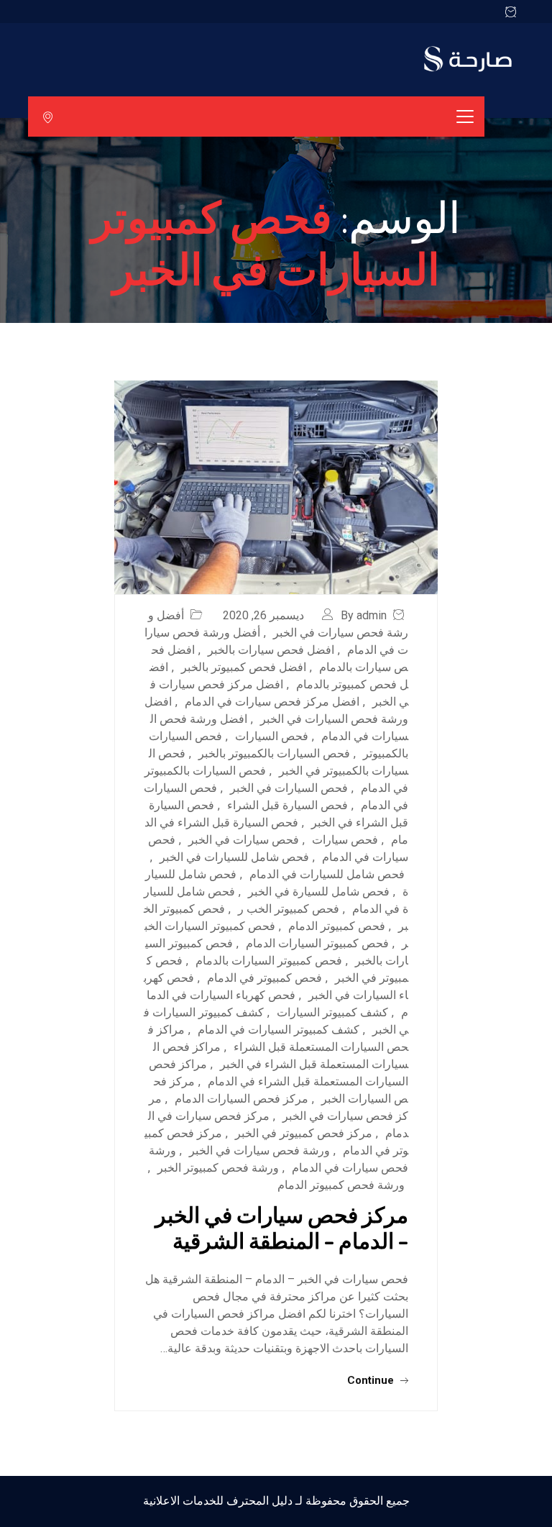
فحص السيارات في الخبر (289, 788)
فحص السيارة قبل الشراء (287, 805)
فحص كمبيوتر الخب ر (288, 909)
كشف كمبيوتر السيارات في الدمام (278, 1029)
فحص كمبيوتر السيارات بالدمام (269, 960)
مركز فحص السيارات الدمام (241, 1099)
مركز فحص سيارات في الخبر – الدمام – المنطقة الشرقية (281, 1227)
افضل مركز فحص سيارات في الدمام (272, 701)
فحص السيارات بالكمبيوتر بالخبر (274, 753)
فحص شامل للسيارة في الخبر (319, 891)
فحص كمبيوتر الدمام (336, 926)
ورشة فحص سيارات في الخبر (259, 1150)
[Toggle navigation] (465, 116)
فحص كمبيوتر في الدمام (264, 978)
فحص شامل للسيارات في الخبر (234, 857)
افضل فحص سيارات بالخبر (271, 650)
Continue (372, 1380)
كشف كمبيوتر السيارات (332, 1012)
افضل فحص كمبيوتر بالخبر (243, 667)
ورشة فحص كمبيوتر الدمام (341, 1185)
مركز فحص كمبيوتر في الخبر (303, 1133)
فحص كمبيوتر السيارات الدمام (317, 943)
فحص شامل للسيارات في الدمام (327, 874)
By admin (364, 615)
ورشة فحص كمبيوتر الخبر (218, 1168)
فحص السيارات (271, 736)
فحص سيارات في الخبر (243, 840)
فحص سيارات (345, 840)
